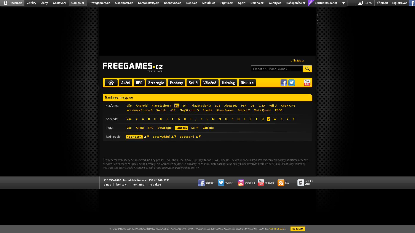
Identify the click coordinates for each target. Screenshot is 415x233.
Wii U (273, 105)
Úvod (111, 82)
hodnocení (134, 137)
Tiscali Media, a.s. (135, 180)
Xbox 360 (230, 105)
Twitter (291, 82)
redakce (155, 184)
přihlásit (382, 3)
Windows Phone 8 (139, 110)
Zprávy (31, 3)
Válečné (209, 82)
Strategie (156, 82)
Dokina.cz (257, 3)
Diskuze (247, 82)
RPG (139, 82)
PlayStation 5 (189, 110)
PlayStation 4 (161, 105)
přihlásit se (298, 60)
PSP (243, 105)
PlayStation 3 (201, 105)
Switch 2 (244, 110)
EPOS (279, 110)
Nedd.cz (191, 3)
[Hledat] (307, 68)
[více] (343, 3)
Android (142, 105)
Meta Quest (262, 110)
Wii (185, 105)
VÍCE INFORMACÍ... (277, 228)
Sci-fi (193, 82)
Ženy (44, 3)
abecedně (187, 137)
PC (177, 105)
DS (252, 105)
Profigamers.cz (100, 3)
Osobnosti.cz (124, 3)
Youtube (307, 82)
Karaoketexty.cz (148, 3)
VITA (262, 105)
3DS (217, 105)
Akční (125, 82)
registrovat (399, 3)
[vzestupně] (145, 136)
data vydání (161, 137)
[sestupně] (148, 136)
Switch (161, 110)
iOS (172, 110)
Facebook (284, 82)
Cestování (59, 3)
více (343, 3)
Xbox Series (224, 110)
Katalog (228, 82)
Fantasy (176, 82)
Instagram (299, 82)
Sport (241, 3)
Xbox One (288, 105)
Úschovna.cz (172, 3)
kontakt (122, 184)
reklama (138, 184)
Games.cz (78, 3)
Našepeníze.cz (296, 3)
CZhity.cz (275, 3)
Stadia (207, 110)
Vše (129, 105)
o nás (107, 184)
